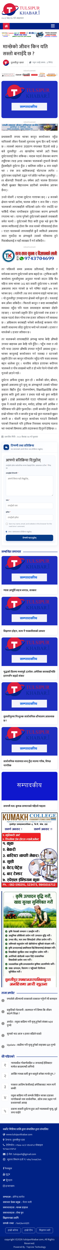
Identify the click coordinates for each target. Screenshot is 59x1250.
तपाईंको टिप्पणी (12, 473)
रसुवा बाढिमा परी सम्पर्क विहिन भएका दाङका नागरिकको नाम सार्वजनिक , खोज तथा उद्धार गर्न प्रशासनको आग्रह (33, 1099)
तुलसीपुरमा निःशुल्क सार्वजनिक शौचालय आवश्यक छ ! (28, 718)
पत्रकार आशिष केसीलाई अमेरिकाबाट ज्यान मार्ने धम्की (33, 1087)
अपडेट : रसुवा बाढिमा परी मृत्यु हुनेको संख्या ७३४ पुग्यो (30, 1024)
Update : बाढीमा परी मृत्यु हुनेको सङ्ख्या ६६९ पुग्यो (31, 1045)
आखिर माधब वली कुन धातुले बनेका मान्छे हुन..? (33, 1074)
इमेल (8, 512)
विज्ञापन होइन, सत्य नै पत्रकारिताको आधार (24, 631)
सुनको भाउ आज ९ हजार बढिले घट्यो (24, 1034)
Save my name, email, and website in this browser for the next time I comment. (30, 525)
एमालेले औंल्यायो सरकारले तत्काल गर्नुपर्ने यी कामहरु (32, 999)
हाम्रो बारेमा (13, 1230)
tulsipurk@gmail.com (24, 1154)
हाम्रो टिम (28, 1230)
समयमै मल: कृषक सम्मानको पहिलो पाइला (24, 806)
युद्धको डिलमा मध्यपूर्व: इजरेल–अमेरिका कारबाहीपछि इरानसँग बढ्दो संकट (29, 674)
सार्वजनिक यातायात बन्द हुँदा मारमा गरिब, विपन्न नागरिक (27, 763)
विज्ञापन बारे (44, 1230)
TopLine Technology (36, 1247)
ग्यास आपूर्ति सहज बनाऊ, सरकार (19, 590)
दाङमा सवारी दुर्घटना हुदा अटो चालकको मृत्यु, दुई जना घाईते (34, 1111)
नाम (8, 500)
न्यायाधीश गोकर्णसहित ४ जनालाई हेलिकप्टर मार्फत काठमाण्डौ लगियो (31, 1065)
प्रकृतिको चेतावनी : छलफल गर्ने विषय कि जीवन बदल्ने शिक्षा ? (29, 1012)
